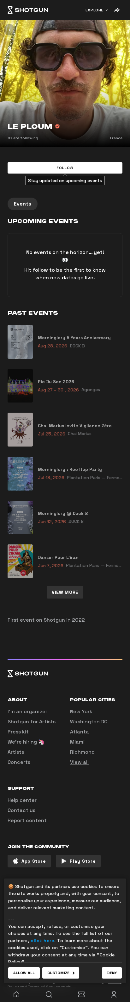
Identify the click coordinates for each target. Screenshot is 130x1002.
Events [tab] (22, 203)
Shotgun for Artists (32, 721)
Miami (77, 742)
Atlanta (79, 731)
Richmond (82, 752)
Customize (58, 972)
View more (65, 592)
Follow (65, 167)
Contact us (21, 810)
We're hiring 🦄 (26, 742)
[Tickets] (81, 994)
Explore (94, 10)
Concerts (19, 762)
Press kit (18, 731)
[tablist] (65, 204)
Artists (16, 752)
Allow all (24, 972)
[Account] (114, 994)
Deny (112, 972)
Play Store (83, 861)
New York (81, 711)
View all (79, 762)
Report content (27, 820)
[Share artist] (116, 10)
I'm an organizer (27, 711)
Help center (22, 800)
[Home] (28, 10)
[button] (65, 168)
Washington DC (88, 721)
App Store (33, 861)
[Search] (48, 994)
